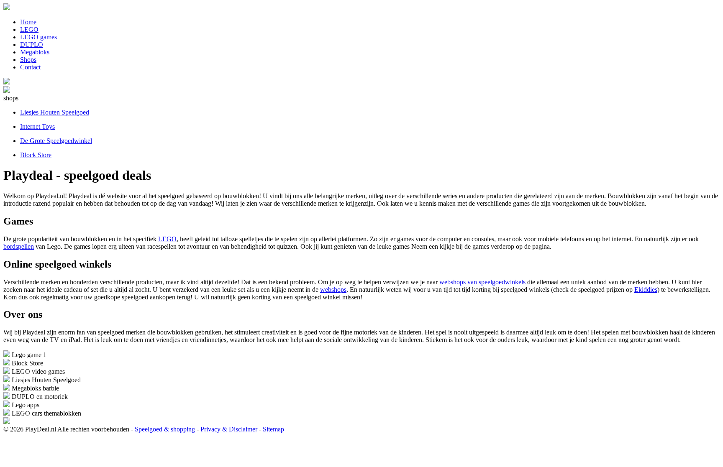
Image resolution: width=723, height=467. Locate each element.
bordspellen (18, 246)
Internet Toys (37, 126)
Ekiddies (645, 289)
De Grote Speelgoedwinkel (56, 140)
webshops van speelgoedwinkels (482, 282)
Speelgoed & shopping (165, 429)
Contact (30, 67)
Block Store (35, 154)
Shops (28, 59)
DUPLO (31, 44)
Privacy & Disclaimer (228, 429)
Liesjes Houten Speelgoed (54, 112)
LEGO (29, 29)
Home (28, 22)
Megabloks (34, 52)
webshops (333, 289)
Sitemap (273, 429)
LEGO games (38, 37)
